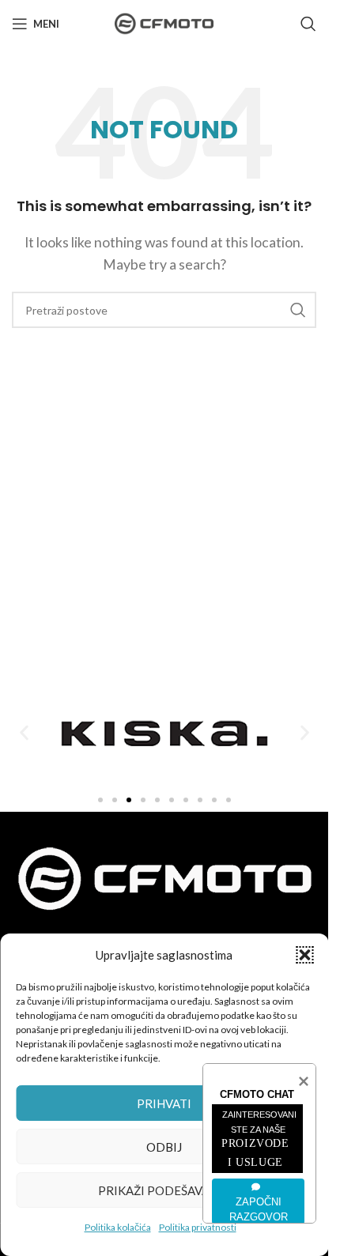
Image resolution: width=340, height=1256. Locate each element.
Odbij (164, 1147)
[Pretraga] (308, 24)
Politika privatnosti (197, 1227)
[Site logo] (164, 21)
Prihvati (164, 1103)
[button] (304, 955)
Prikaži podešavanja (164, 1190)
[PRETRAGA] (298, 310)
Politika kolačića (118, 1227)
